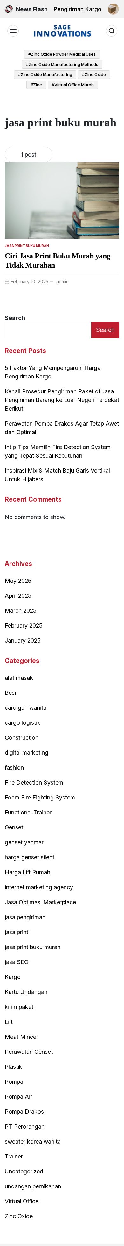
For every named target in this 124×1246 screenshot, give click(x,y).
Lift (9, 1021)
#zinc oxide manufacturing (45, 74)
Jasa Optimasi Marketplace (40, 902)
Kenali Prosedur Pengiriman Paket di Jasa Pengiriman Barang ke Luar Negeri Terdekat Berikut (62, 400)
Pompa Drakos (24, 1111)
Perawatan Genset (29, 1051)
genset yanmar (24, 842)
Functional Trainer (28, 812)
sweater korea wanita (33, 1141)
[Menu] (13, 31)
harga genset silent (29, 857)
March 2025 (21, 610)
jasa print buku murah (27, 246)
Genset (14, 827)
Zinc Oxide (19, 1216)
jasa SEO (17, 962)
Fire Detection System (34, 782)
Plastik (13, 1066)
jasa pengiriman (25, 917)
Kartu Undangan (26, 992)
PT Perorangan (25, 1126)
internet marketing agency (39, 887)
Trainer (14, 1156)
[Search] (111, 31)
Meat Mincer (21, 1036)
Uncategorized (24, 1171)
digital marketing (26, 752)
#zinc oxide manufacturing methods (62, 64)
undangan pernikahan (33, 1186)
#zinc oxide (94, 74)
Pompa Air (18, 1096)
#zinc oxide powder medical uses (62, 54)
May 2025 (18, 580)
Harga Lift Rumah (27, 872)
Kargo (13, 977)
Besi (10, 692)
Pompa (14, 1081)
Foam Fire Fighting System (40, 797)
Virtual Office (21, 1201)
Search (15, 317)
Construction (21, 737)
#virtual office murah (73, 84)
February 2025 (24, 625)
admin (62, 281)
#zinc (36, 84)
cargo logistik (22, 722)
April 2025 (18, 595)
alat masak (19, 677)
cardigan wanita (25, 707)
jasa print (16, 932)
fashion (14, 767)
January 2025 (23, 640)
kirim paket (19, 1006)
